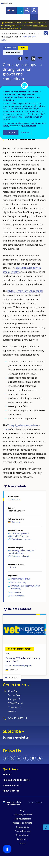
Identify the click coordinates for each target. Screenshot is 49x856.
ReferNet (12, 567)
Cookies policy (22, 827)
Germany (16, 522)
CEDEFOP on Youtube (19, 758)
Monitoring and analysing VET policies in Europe (22, 551)
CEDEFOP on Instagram (33, 758)
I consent (10, 132)
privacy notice (29, 125)
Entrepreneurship (18, 582)
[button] (20, 58)
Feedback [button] (46, 827)
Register (34, 10)
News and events (12, 785)
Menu (34, 17)
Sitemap (22, 843)
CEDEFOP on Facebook (5, 758)
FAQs (22, 810)
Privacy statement (22, 831)
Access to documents (22, 823)
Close (46, 33)
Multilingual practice (22, 818)
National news (14, 499)
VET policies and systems (20, 539)
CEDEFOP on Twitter (12, 758)
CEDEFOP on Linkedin (26, 758)
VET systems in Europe (19, 556)
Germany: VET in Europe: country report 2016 (22, 660)
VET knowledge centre (19, 533)
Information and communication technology (25, 587)
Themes (7, 774)
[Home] (6, 3)
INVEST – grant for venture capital (25, 290)
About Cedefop (11, 790)
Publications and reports (16, 779)
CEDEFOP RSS (39, 758)
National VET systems (19, 536)
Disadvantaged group (20, 578)
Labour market (17, 595)
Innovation (16, 592)
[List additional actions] (14, 10)
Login (27, 10)
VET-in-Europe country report (18, 665)
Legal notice (22, 839)
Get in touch (14, 685)
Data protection (23, 835)
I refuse (25, 132)
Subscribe (12, 731)
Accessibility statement (22, 814)
